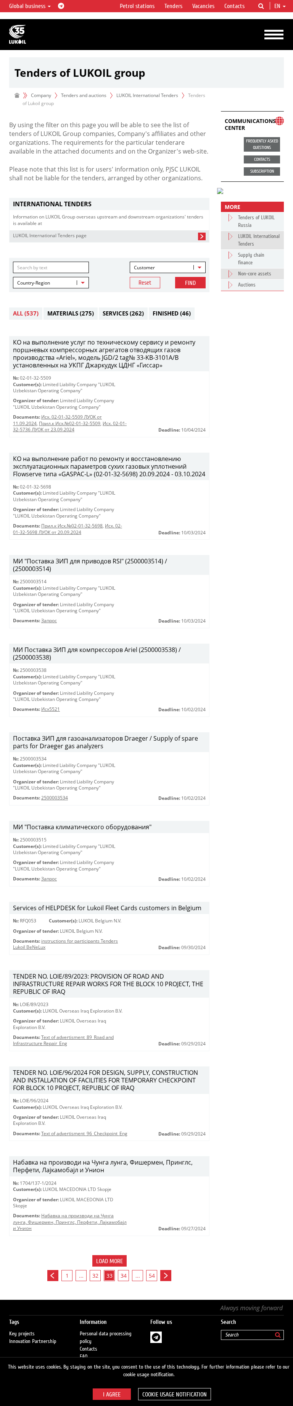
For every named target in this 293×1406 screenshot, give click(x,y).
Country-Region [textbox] (33, 283)
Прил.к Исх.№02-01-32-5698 (72, 526)
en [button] (278, 6)
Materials (70, 313)
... (81, 1275)
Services (123, 313)
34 (124, 1275)
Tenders (173, 6)
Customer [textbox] (144, 267)
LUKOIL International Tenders (147, 95)
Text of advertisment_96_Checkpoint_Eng (84, 1133)
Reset (144, 282)
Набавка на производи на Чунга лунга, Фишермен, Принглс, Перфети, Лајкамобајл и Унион (70, 1222)
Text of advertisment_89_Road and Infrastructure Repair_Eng (63, 1040)
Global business (28, 6)
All (26, 313)
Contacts (234, 6)
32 (95, 1275)
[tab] (109, 204)
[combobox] (168, 267)
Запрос (49, 620)
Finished (172, 313)
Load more (109, 1261)
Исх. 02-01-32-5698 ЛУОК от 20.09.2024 (67, 529)
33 (109, 1275)
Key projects (22, 1334)
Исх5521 (50, 709)
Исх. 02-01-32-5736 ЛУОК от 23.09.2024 (70, 426)
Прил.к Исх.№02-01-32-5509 (69, 423)
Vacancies (203, 6)
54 (152, 1275)
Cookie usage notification (174, 1394)
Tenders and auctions (83, 95)
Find (190, 283)
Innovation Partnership (32, 1341)
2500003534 (54, 798)
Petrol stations (137, 6)
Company (41, 95)
